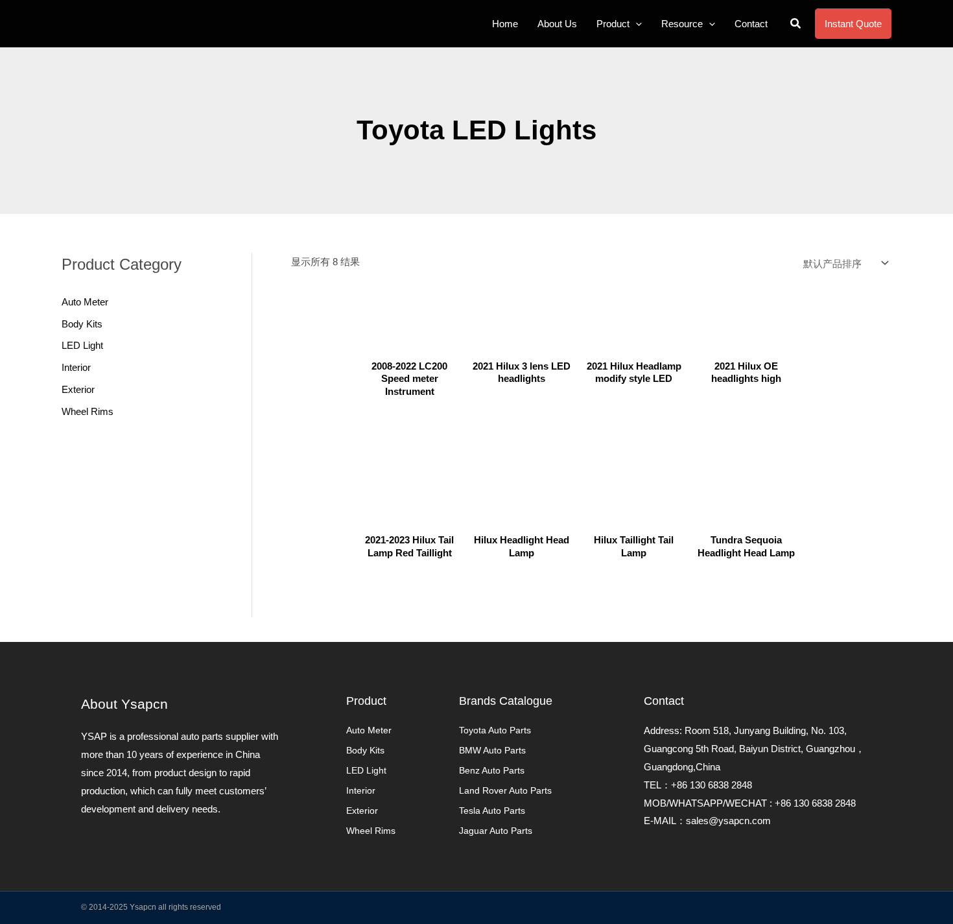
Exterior (78, 389)
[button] (796, 24)
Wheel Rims (87, 411)
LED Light (82, 345)
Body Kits (82, 323)
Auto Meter (85, 301)
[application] (635, 23)
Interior (76, 367)
